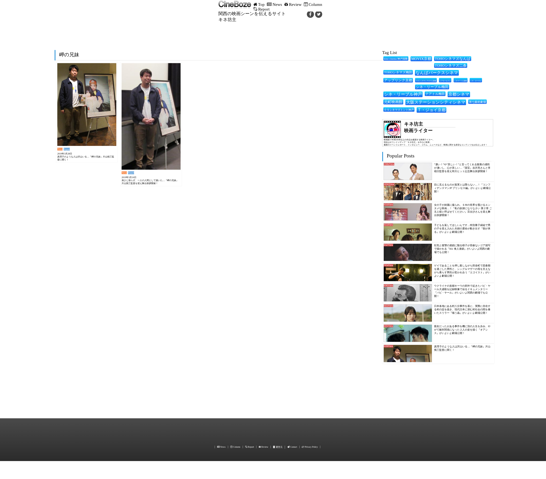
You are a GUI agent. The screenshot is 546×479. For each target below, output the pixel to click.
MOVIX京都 (421, 59)
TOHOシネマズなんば (452, 59)
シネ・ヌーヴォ (475, 81)
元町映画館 (393, 102)
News (60, 149)
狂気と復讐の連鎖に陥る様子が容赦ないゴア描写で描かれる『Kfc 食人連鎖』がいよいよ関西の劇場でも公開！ (462, 249)
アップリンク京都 (398, 80)
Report (67, 149)
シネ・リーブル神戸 (403, 94)
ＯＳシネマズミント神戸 (399, 109)
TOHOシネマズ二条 (451, 65)
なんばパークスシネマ (437, 72)
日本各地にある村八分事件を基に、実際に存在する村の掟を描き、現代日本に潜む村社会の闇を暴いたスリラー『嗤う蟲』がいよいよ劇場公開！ (462, 309)
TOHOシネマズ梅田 (398, 72)
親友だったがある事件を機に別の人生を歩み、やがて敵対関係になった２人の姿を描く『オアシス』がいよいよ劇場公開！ (462, 330)
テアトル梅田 (435, 94)
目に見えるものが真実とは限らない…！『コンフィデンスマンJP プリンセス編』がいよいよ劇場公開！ (462, 188)
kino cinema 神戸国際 (396, 58)
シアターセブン (445, 81)
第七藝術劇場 (477, 101)
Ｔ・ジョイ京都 (431, 110)
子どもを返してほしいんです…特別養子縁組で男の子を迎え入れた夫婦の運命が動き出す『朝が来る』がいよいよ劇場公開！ (462, 228)
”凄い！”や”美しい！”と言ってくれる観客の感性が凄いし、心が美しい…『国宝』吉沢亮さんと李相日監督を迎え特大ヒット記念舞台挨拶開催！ (462, 168)
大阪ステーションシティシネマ (435, 102)
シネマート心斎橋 (460, 81)
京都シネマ (458, 94)
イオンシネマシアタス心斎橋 (426, 81)
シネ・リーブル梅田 (432, 87)
